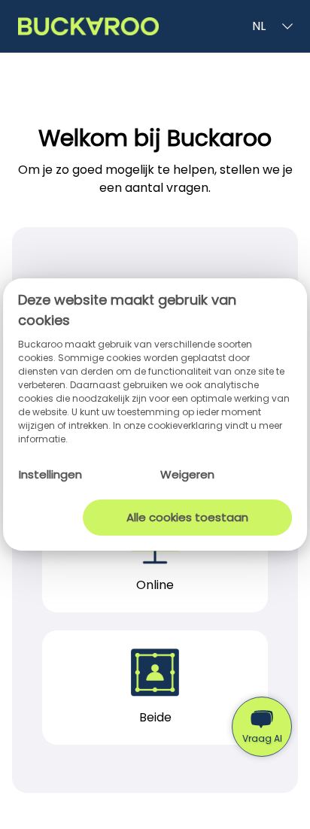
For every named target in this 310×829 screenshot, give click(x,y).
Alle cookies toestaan (187, 517)
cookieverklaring (186, 425)
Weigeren (187, 474)
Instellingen (50, 474)
